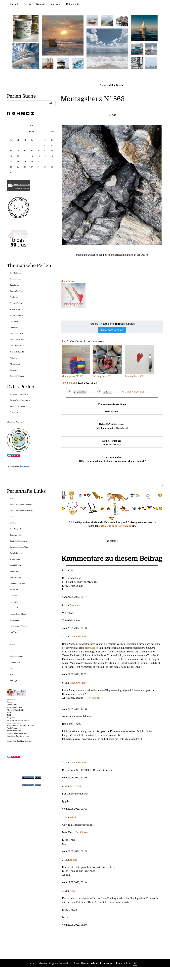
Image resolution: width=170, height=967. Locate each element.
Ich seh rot (14, 590)
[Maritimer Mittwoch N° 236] (137, 49)
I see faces (13, 596)
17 (11, 162)
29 (45, 167)
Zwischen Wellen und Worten (18, 720)
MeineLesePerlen (16, 340)
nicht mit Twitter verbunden (99, 392)
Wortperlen (11, 699)
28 (39, 167)
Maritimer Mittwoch (17, 584)
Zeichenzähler (15, 663)
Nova (72, 890)
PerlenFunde (14, 358)
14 (39, 156)
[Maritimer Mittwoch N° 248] (48, 63)
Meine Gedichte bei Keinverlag (22, 511)
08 (45, 151)
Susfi (9, 712)
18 (18, 162)
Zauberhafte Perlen (17, 376)
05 (25, 151)
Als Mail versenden (133, 391)
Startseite (14, 4)
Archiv (27, 4)
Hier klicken (91, 647)
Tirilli (9, 715)
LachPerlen (14, 321)
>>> (52, 131)
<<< (9, 131)
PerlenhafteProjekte (17, 352)
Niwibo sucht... (15, 559)
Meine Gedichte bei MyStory (21, 504)
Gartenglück (14, 602)
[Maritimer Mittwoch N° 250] (25, 55)
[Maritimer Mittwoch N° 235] (137, 62)
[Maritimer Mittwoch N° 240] (107, 20)
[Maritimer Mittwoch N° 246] (63, 63)
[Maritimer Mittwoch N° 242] (92, 20)
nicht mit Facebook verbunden (69, 392)
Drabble (13, 523)
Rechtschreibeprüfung (18, 656)
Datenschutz (72, 4)
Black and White (16, 535)
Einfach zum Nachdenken (17, 733)
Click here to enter (112, 330)
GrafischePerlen (16, 303)
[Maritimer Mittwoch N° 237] (144, 27)
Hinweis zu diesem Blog (19, 394)
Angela (73, 859)
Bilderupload (15, 681)
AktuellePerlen (15, 273)
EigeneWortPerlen (16, 291)
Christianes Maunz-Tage (19, 547)
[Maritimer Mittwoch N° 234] (151, 49)
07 (39, 151)
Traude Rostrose (77, 636)
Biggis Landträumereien (19, 541)
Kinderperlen (15, 309)
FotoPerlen (14, 297)
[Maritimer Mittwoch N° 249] (63, 35)
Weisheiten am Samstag (18, 626)
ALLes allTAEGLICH (15, 710)
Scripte (12, 644)
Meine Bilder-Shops (17, 406)
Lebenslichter (12, 705)
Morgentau (11, 718)
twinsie (73, 817)
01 (45, 145)
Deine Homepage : (111, 442)
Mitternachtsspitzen (14, 707)
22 (45, 162)
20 (32, 162)
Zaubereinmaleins (14, 731)
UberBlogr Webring (14, 422)
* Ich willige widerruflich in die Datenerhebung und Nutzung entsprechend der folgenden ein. (113, 524)
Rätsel (12, 675)
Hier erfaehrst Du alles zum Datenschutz (106, 963)
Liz (71, 570)
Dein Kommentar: (112, 459)
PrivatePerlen (15, 364)
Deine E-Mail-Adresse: (112, 426)
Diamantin (74, 605)
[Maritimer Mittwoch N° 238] (107, 48)
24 (11, 167)
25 (18, 167)
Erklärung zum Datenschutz (115, 525)
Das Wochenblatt (16, 553)
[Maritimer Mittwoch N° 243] (78, 63)
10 (11, 156)
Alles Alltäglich (15, 529)
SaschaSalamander (14, 728)
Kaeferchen (75, 786)
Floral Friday (15, 608)
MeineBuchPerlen (16, 334)
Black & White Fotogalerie (20, 400)
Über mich (14, 412)
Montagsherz (15, 571)
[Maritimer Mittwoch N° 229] (151, 62)
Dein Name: (112, 411)
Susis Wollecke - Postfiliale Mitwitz (20, 725)
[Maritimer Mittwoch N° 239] (122, 20)
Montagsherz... (68, 281)
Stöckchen (14, 370)
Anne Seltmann (69, 382)
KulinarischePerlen (17, 315)
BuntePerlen (14, 285)
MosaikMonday (16, 565)
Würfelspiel (14, 632)
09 (52, 151)
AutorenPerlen (15, 279)
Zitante (9, 702)
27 (32, 167)
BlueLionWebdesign (24, 741)
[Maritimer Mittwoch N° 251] (25, 27)
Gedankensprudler (14, 723)
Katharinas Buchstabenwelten (18, 736)
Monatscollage (15, 577)
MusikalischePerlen (17, 346)
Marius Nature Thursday (19, 614)
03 (11, 151)
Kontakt (40, 4)
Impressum (55, 4)
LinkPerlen (14, 327)
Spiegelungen (15, 620)
